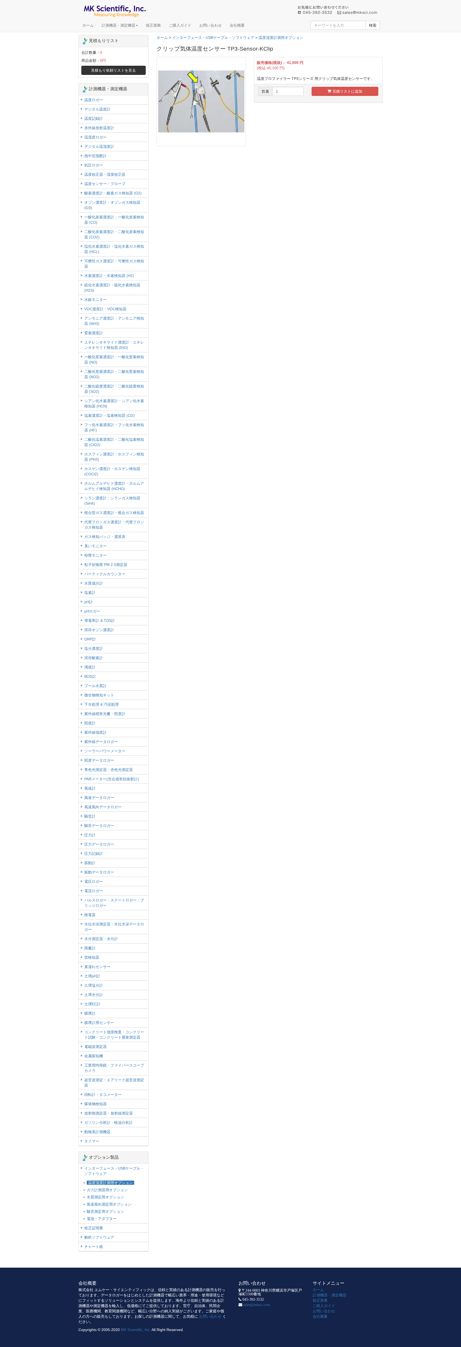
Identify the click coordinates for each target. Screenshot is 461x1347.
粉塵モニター (95, 555)
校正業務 (153, 25)
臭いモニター (95, 546)
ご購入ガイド (180, 25)
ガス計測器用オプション (107, 1190)
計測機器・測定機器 (118, 25)
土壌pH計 (92, 976)
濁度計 (90, 667)
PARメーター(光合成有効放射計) (111, 779)
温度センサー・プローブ (104, 184)
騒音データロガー (99, 825)
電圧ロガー (93, 881)
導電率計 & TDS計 (99, 620)
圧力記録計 (93, 853)
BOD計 (90, 676)
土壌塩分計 (93, 985)
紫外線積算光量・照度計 (104, 714)
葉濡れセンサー (97, 967)
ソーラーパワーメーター (104, 751)
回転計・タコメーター (103, 1094)
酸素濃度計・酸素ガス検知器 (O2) (113, 193)
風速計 (90, 788)
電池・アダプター (102, 1219)
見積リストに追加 (346, 91)
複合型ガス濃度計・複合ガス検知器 (114, 513)
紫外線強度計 (95, 732)
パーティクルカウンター (104, 574)
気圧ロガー (93, 165)
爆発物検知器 (95, 1104)
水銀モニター (95, 299)
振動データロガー (99, 872)
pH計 (88, 602)
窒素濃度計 (93, 333)
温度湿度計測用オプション (281, 37)
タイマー (91, 1141)
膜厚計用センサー (99, 1023)
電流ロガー (93, 891)
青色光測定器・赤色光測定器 (108, 770)
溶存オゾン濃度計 (99, 630)
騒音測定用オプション (105, 1211)
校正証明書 (93, 1228)
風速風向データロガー (103, 807)
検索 (372, 25)
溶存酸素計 (93, 658)
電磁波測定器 (95, 1046)
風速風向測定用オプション (109, 1204)
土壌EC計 (92, 1004)
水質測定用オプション (105, 1197)
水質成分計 (93, 583)
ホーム (88, 25)
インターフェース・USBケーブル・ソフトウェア (213, 37)
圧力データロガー (99, 844)
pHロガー (92, 611)
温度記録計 (93, 118)
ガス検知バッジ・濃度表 (104, 536)
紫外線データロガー (101, 742)
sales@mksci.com (256, 1305)
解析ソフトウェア (99, 1237)
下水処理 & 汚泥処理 (101, 704)
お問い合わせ (210, 25)
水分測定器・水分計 (101, 939)
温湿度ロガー (95, 137)
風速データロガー (99, 797)
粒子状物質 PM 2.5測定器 (105, 564)
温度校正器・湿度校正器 (104, 174)
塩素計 (90, 592)
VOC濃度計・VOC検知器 (105, 309)
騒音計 (90, 816)
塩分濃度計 (93, 648)
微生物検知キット (99, 695)
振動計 (90, 863)
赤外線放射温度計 (99, 128)
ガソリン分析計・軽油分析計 (108, 1122)
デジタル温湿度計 (99, 146)
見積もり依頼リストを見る (113, 70)
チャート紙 (93, 1246)
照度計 (90, 723)
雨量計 (90, 948)
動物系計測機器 (97, 1132)
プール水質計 (95, 686)
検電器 (90, 915)
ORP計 (90, 639)
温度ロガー (93, 100)
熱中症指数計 (95, 156)
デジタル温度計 (97, 109)
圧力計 (90, 835)
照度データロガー (99, 760)
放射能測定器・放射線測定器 (108, 1113)
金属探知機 (93, 1056)
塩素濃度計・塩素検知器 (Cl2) (109, 415)
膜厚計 (90, 1013)
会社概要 (237, 25)
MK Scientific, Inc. (136, 1330)
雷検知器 (91, 957)
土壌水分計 (93, 995)
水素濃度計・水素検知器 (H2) (109, 276)
